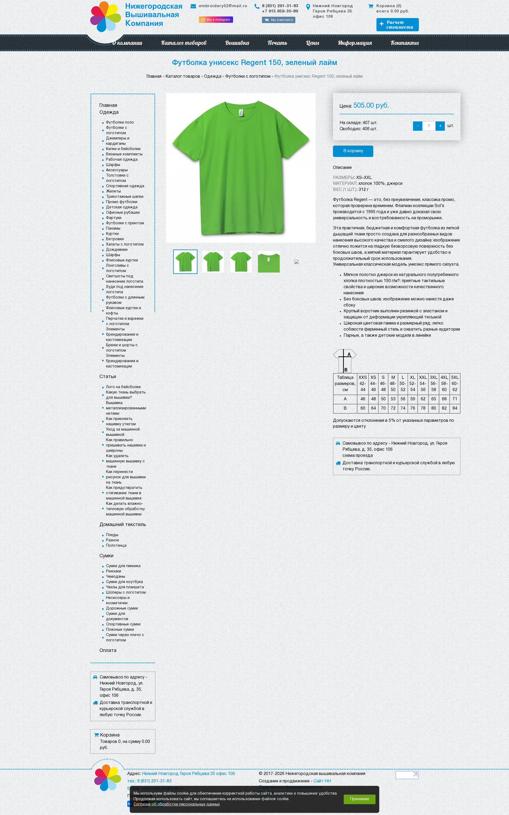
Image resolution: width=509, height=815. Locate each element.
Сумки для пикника (123, 566)
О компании (127, 42)
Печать (277, 42)
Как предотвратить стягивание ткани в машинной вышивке (124, 493)
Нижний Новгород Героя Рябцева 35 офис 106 (333, 11)
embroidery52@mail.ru (223, 6)
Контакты (404, 42)
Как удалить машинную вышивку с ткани (125, 461)
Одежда (109, 112)
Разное (112, 540)
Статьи (107, 377)
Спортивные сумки (123, 624)
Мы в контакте (282, 20)
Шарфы (113, 165)
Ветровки (115, 239)
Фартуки (113, 218)
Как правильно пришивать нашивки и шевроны (126, 446)
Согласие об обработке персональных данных (177, 804)
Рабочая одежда (122, 159)
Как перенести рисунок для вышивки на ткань (126, 477)
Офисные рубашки (123, 212)
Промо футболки (121, 202)
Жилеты (113, 191)
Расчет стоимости (400, 24)
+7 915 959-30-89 (280, 11)
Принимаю (359, 799)
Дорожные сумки (122, 608)
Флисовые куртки (122, 260)
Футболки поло (120, 122)
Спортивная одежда (125, 186)
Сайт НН (322, 781)
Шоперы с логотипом (126, 592)
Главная (108, 105)
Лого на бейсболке (123, 387)
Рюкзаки (113, 571)
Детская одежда (122, 207)
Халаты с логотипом (125, 244)
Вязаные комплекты (124, 154)
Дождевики (117, 250)
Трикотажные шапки (124, 197)
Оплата (107, 651)
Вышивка (237, 42)
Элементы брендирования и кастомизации (122, 335)
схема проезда (358, 456)
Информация (355, 42)
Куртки (112, 234)
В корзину (353, 151)
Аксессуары (117, 170)
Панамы (113, 228)
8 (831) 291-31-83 (280, 6)
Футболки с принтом (125, 223)
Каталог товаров (184, 42)
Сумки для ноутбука (124, 582)
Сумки (106, 556)
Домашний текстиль (122, 525)
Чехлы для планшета (125, 587)
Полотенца (116, 545)
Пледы (112, 535)
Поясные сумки (120, 630)
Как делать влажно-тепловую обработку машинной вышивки (125, 509)
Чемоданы (115, 577)
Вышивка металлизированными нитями (126, 408)
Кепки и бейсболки (123, 149)
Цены (312, 42)
